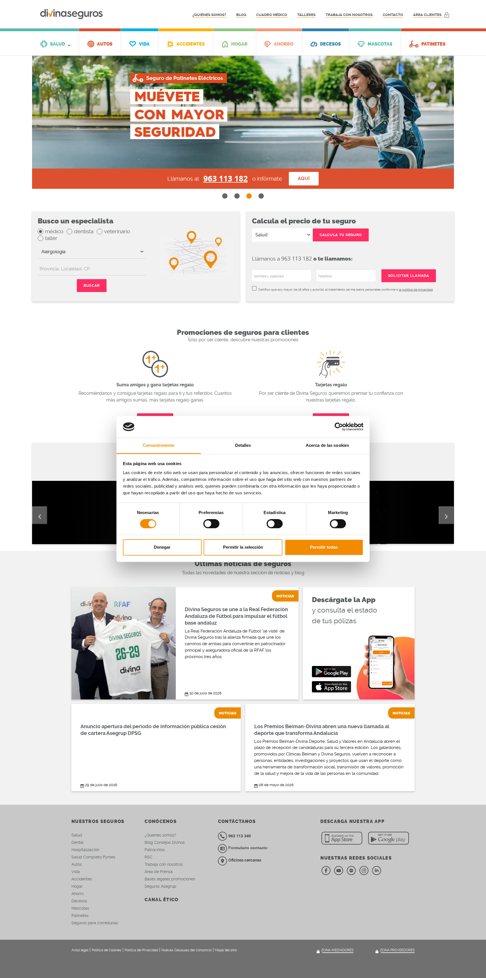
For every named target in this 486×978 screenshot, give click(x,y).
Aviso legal (79, 950)
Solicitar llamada (408, 275)
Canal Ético (161, 899)
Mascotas (80, 908)
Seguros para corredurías (94, 923)
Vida (75, 871)
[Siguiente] (446, 515)
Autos (76, 864)
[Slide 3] (249, 196)
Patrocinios (155, 849)
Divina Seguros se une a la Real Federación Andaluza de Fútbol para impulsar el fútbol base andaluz (236, 616)
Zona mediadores (337, 950)
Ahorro (77, 893)
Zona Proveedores (397, 950)
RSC (148, 857)
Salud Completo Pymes (93, 857)
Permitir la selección (243, 547)
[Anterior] (39, 515)
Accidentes (81, 879)
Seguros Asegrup (160, 886)
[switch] (211, 523)
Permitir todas (324, 547)
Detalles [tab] (243, 445)
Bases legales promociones (170, 879)
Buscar (92, 285)
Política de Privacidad (141, 950)
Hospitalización (85, 849)
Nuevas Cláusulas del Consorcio (186, 950)
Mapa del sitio (226, 950)
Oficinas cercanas (244, 860)
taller (51, 238)
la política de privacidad (416, 289)
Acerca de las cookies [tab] (327, 445)
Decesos (79, 901)
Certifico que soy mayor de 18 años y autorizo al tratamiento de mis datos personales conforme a (345, 289)
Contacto (393, 15)
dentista (83, 231)
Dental (77, 842)
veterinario (117, 231)
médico (54, 231)
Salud (76, 835)
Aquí (304, 178)
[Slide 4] (261, 196)
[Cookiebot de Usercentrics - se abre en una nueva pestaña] (338, 427)
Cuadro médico (271, 15)
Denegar (162, 547)
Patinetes (80, 915)
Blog (241, 15)
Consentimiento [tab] (158, 445)
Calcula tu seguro (341, 235)
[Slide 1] (225, 196)
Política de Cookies (106, 950)
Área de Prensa (159, 871)
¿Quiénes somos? (209, 15)
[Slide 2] (237, 196)
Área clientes (427, 15)
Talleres (306, 15)
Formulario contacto (247, 847)
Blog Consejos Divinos (165, 842)
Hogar (77, 886)
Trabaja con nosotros (349, 15)
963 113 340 (239, 835)
